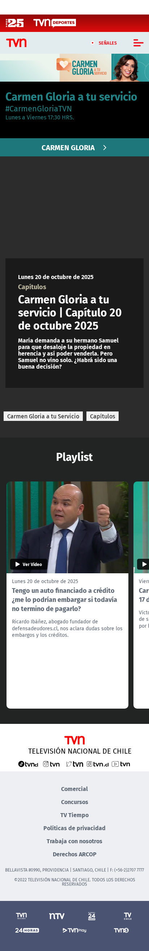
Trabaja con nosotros (74, 840)
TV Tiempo (74, 814)
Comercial (74, 788)
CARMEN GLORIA (68, 147)
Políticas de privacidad (74, 827)
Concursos (74, 801)
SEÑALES (108, 43)
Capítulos (102, 416)
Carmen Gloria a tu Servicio (43, 416)
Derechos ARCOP (75, 853)
